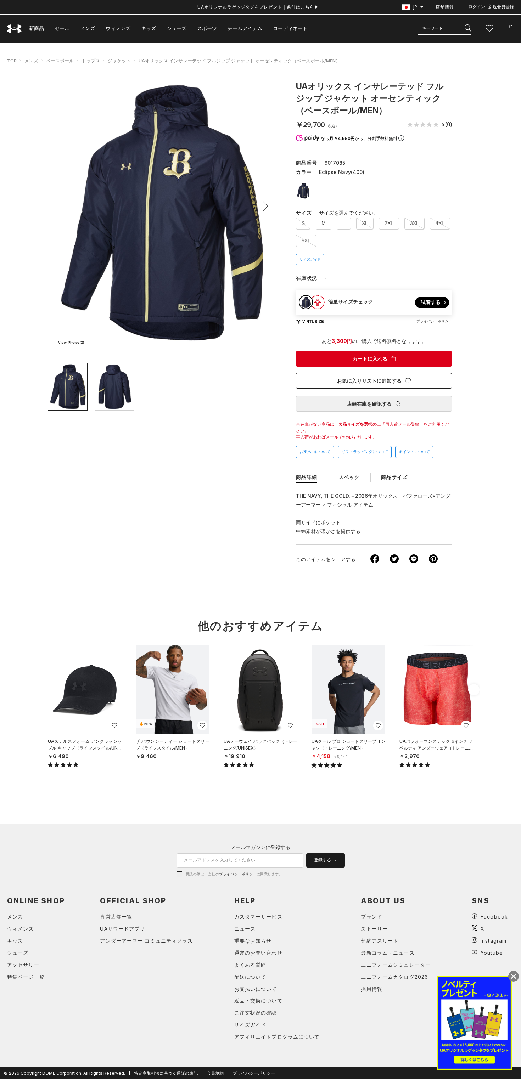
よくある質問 (250, 965)
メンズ (87, 28)
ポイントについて (414, 452)
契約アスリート (379, 941)
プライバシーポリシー (237, 874)
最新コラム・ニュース (387, 953)
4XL (440, 223)
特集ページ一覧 (26, 977)
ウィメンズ (118, 28)
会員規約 (215, 1073)
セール (62, 28)
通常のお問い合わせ (258, 953)
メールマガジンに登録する (260, 847)
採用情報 (371, 989)
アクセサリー (23, 965)
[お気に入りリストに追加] (114, 725)
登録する (323, 860)
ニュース (245, 929)
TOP (12, 60)
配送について (250, 977)
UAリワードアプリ (122, 929)
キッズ (148, 28)
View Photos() (71, 342)
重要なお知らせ (253, 941)
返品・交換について (258, 1001)
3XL (414, 223)
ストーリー (374, 929)
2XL (389, 223)
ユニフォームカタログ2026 (394, 977)
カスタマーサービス (258, 917)
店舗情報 (445, 7)
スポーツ (207, 28)
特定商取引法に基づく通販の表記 (166, 1073)
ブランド (371, 917)
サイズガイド (310, 259)
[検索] (468, 28)
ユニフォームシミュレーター (396, 965)
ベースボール (60, 60)
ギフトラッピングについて (364, 452)
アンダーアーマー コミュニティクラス (146, 941)
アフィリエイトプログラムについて (277, 1037)
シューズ (176, 28)
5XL (306, 240)
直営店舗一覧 (116, 917)
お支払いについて (315, 452)
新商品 (36, 28)
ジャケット (119, 60)
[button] (263, 206)
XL (365, 223)
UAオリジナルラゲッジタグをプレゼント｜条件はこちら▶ (258, 7)
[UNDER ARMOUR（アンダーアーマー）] (14, 28)
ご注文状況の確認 (255, 1013)
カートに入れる (370, 359)
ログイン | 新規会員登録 (491, 6)
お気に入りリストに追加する (369, 381)
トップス (91, 60)
